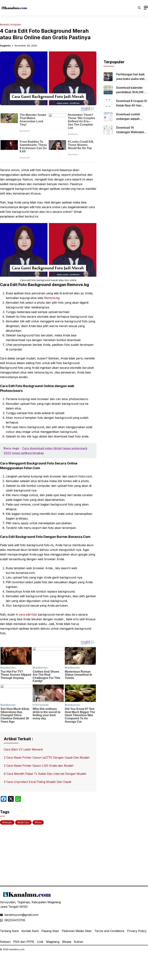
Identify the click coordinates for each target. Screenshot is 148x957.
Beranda (4, 24)
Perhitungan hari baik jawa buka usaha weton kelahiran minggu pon (132, 78)
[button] (139, 7)
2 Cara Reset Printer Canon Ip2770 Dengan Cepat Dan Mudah (47, 757)
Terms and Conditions (109, 931)
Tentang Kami (9, 931)
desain (8, 822)
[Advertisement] (126, 41)
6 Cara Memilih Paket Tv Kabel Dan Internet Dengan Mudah (45, 773)
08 (6, 920)
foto (38, 822)
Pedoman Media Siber (77, 931)
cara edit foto (28, 614)
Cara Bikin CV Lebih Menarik (23, 749)
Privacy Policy (137, 931)
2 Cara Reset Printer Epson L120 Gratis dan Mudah (38, 765)
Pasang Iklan (50, 931)
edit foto (24, 822)
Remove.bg (52, 298)
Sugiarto (5, 45)
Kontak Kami (30, 931)
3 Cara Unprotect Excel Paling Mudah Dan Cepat (37, 782)
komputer (16, 24)
